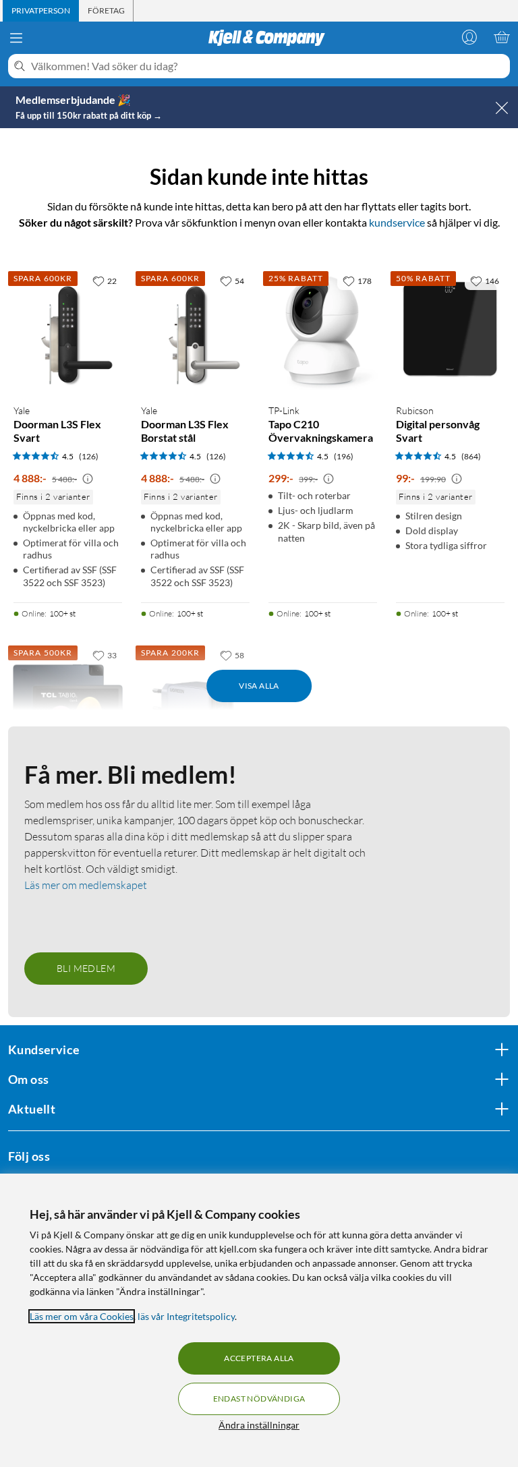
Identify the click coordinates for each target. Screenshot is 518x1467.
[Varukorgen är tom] (502, 37)
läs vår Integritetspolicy (186, 1316)
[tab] (41, 11)
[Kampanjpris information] (87, 478)
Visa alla (259, 686)
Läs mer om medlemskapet (85, 885)
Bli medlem (86, 968)
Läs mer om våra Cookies (82, 1316)
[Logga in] (469, 37)
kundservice (397, 222)
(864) (471, 456)
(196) (343, 456)
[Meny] (16, 38)
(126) (88, 456)
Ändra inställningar (259, 1425)
